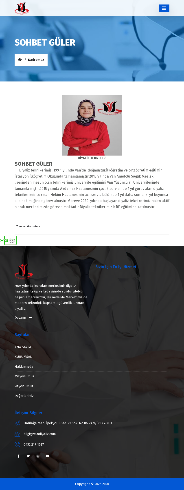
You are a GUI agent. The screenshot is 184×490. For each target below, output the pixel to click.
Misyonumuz (24, 376)
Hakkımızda (24, 367)
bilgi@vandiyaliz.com (40, 434)
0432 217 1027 (34, 444)
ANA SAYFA (23, 347)
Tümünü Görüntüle (28, 226)
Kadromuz (36, 60)
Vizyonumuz (24, 386)
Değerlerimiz (24, 396)
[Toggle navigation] (164, 8)
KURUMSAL (23, 357)
